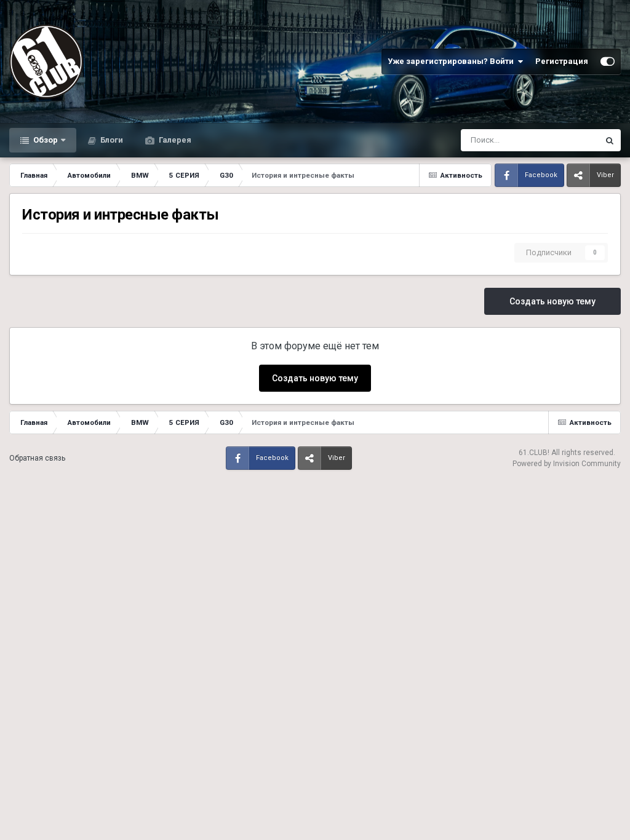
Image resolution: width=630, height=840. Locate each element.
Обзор (44, 140)
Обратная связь (37, 458)
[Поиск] (610, 140)
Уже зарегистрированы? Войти (452, 61)
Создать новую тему (552, 301)
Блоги (110, 140)
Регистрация (561, 61)
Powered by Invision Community (566, 463)
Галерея (174, 140)
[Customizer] (607, 61)
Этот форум (561, 140)
